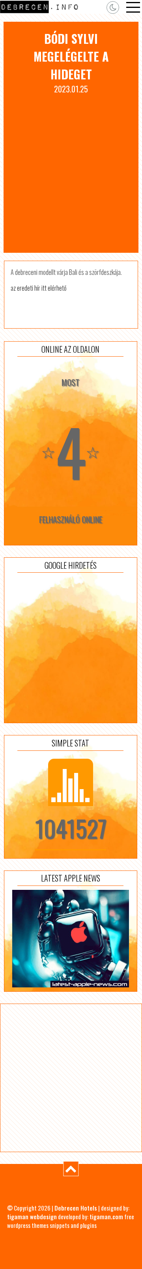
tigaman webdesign (32, 1216)
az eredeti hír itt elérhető (38, 288)
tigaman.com (106, 1216)
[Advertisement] (71, 170)
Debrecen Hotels (75, 1207)
